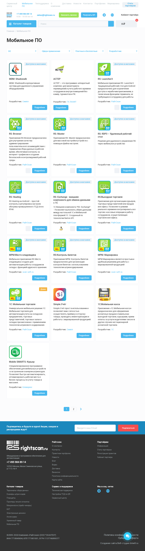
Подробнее (39, 107)
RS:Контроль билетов (64, 255)
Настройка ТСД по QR (61, 494)
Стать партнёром (130, 4)
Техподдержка (42, 3)
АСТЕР (56, 79)
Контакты (88, 3)
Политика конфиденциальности (65, 476)
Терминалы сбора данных (17, 490)
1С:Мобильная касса (109, 304)
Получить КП (89, 15)
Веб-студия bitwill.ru (127, 543)
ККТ (8, 509)
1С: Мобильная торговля (22, 304)
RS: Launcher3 (105, 79)
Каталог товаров (22, 23)
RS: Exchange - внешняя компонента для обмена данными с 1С (71, 200)
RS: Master (59, 133)
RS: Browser (15, 133)
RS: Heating (15, 197)
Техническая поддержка (62, 490)
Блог (54, 461)
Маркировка (113, 3)
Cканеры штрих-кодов (16, 494)
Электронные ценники (16, 513)
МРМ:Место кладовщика (22, 255)
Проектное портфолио (61, 453)
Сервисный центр (12, 4)
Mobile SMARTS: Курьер (22, 361)
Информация (102, 446)
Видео (54, 464)
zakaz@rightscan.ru (46, 15)
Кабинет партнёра (129, 15)
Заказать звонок (69, 15)
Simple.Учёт (59, 304)
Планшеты (11, 498)
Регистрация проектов (106, 453)
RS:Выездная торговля (110, 197)
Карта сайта (57, 479)
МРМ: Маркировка (108, 255)
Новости (77, 3)
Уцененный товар (14, 520)
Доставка (66, 3)
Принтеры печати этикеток (18, 501)
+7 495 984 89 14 (24, 13)
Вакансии (56, 472)
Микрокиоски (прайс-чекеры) (19, 505)
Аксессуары (12, 516)
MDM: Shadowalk (18, 79)
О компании (55, 4)
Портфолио (100, 3)
